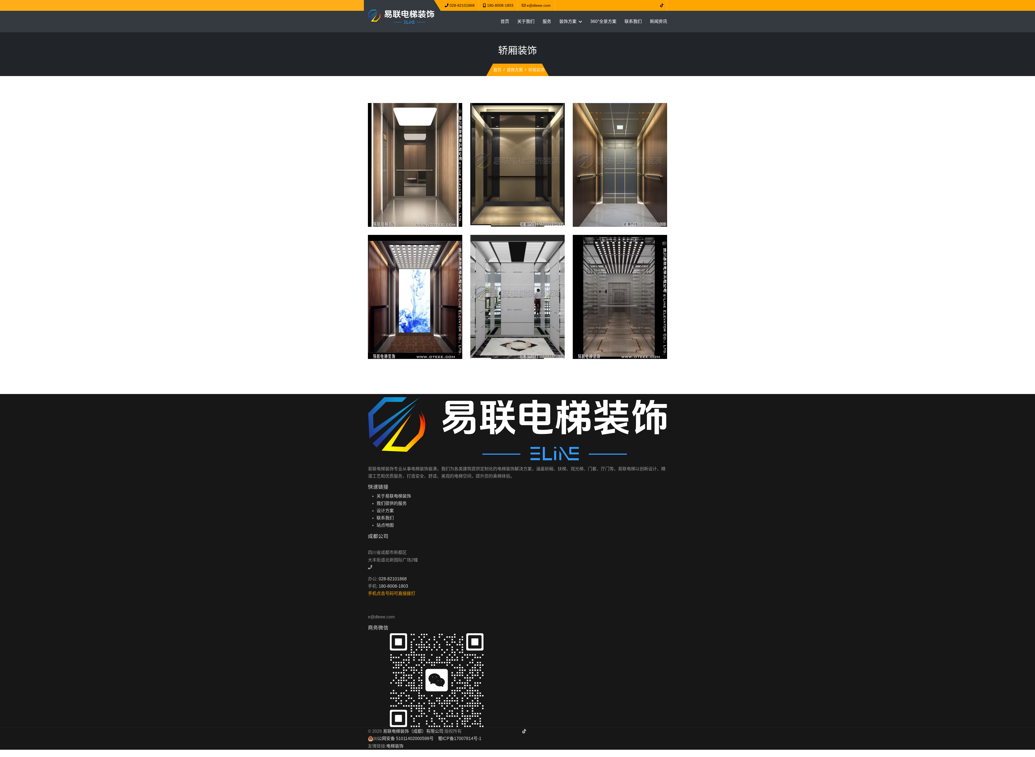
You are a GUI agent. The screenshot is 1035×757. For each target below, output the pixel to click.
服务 (547, 21)
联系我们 (633, 21)
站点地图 (385, 525)
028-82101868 (462, 5)
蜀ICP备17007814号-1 (459, 738)
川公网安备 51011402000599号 (403, 738)
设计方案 (385, 510)
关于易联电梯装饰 (394, 496)
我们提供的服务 (392, 503)
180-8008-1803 (500, 5)
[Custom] (661, 5)
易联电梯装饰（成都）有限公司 (413, 731)
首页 (505, 21)
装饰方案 (568, 21)
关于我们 (525, 21)
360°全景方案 (603, 21)
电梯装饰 (394, 746)
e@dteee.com (539, 5)
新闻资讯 (658, 21)
